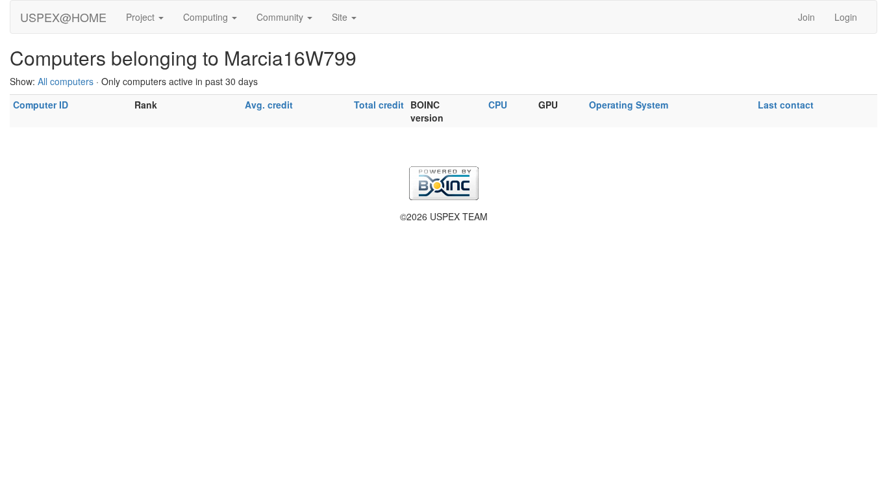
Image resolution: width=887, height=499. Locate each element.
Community (281, 16)
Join (806, 16)
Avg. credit (269, 104)
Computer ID (40, 104)
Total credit (379, 104)
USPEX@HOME (63, 16)
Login (845, 16)
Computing (207, 16)
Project (141, 16)
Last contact (786, 104)
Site (341, 16)
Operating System (628, 104)
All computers (66, 81)
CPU (497, 104)
